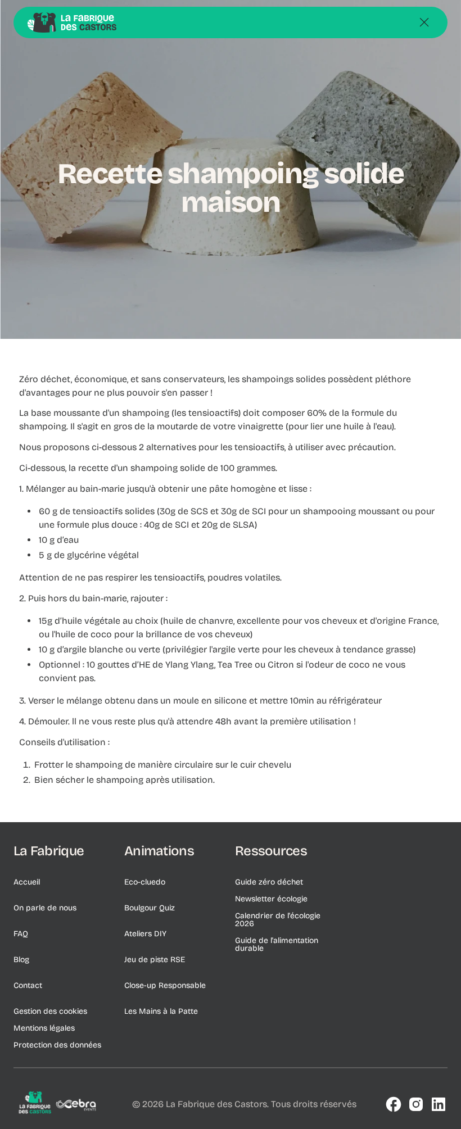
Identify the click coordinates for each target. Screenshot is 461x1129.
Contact (27, 985)
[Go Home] (72, 22)
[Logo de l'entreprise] (58, 1105)
